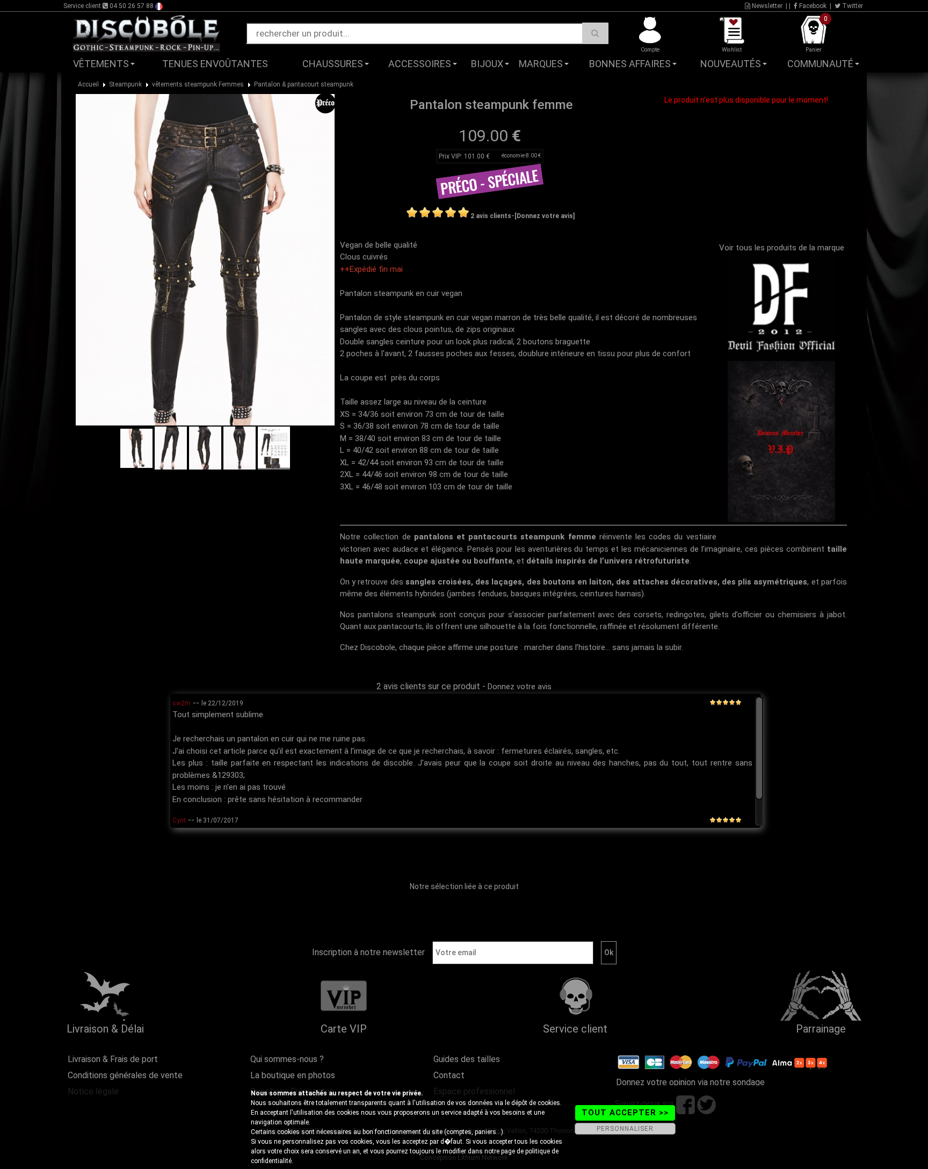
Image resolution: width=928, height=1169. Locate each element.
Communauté (820, 63)
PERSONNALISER (625, 1128)
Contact (449, 1075)
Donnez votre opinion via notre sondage (690, 1082)
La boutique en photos (292, 1075)
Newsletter (766, 6)
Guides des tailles (466, 1059)
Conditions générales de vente (125, 1075)
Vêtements (101, 63)
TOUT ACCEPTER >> (625, 1112)
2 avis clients (490, 216)
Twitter (851, 6)
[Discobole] (147, 33)
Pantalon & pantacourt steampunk (303, 84)
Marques (541, 63)
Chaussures (332, 63)
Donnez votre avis (520, 686)
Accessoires (419, 63)
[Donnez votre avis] (544, 216)
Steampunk (125, 84)
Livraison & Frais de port (113, 1059)
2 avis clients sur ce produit (428, 686)
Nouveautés (730, 63)
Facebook (812, 6)
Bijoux (487, 63)
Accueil (88, 84)
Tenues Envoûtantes (215, 63)
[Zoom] (205, 259)
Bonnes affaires (630, 63)
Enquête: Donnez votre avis (773, 80)
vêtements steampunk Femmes (198, 84)
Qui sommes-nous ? (287, 1059)
